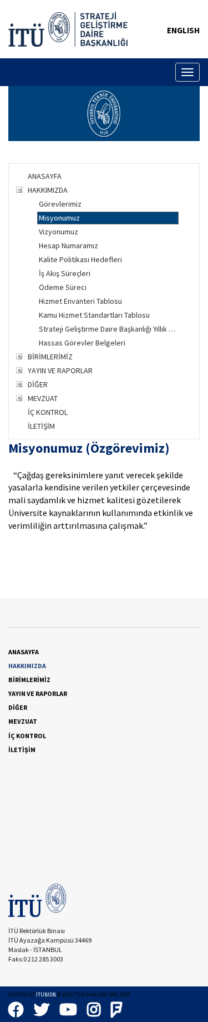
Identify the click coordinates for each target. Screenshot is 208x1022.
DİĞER (38, 384)
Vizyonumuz (58, 232)
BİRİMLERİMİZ (50, 357)
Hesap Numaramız (68, 246)
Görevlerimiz (60, 204)
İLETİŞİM (41, 426)
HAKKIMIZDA (48, 190)
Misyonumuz (59, 218)
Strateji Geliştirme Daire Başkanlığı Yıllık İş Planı (109, 329)
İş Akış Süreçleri (64, 273)
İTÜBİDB (46, 994)
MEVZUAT (43, 398)
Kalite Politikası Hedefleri (80, 259)
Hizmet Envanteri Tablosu (80, 301)
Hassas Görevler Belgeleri (82, 343)
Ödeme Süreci (63, 287)
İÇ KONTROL (48, 412)
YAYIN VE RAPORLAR (60, 370)
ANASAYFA (45, 176)
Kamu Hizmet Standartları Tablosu (94, 315)
